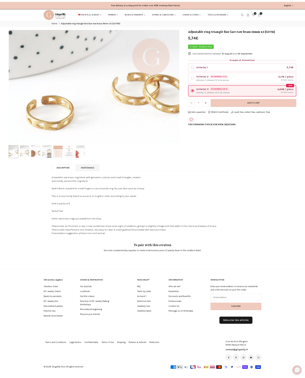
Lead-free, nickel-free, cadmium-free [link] (252, 112)
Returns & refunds (137, 342)
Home (54, 23)
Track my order (144, 291)
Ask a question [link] (198, 112)
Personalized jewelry (53, 306)
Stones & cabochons (163, 15)
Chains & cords (191, 15)
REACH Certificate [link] (219, 112)
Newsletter (174, 291)
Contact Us (174, 306)
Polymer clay (49, 311)
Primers (112, 15)
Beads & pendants (134, 15)
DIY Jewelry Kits (51, 301)
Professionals (175, 301)
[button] (171, 87)
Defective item (144, 301)
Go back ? (142, 296)
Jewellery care (143, 306)
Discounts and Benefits (180, 296)
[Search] (242, 14)
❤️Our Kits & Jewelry (88, 15)
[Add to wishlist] (191, 120)
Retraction (154, 342)
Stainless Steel (51, 286)
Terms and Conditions (55, 342)
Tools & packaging (217, 15)
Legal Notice (75, 342)
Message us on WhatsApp (181, 311)
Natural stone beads (53, 316)
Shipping (121, 342)
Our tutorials (86, 286)
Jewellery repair (144, 311)
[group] (94, 87)
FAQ (138, 286)
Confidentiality (91, 342)
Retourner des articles (236, 320)
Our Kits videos (87, 296)
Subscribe (236, 306)
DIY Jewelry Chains (52, 291)
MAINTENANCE (87, 168)
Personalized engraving (91, 309)
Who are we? (175, 286)
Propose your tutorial (90, 314)
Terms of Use (108, 342)
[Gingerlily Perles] (56, 15)
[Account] (248, 14)
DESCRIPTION (63, 168)
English (287, 5)
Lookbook (85, 291)
